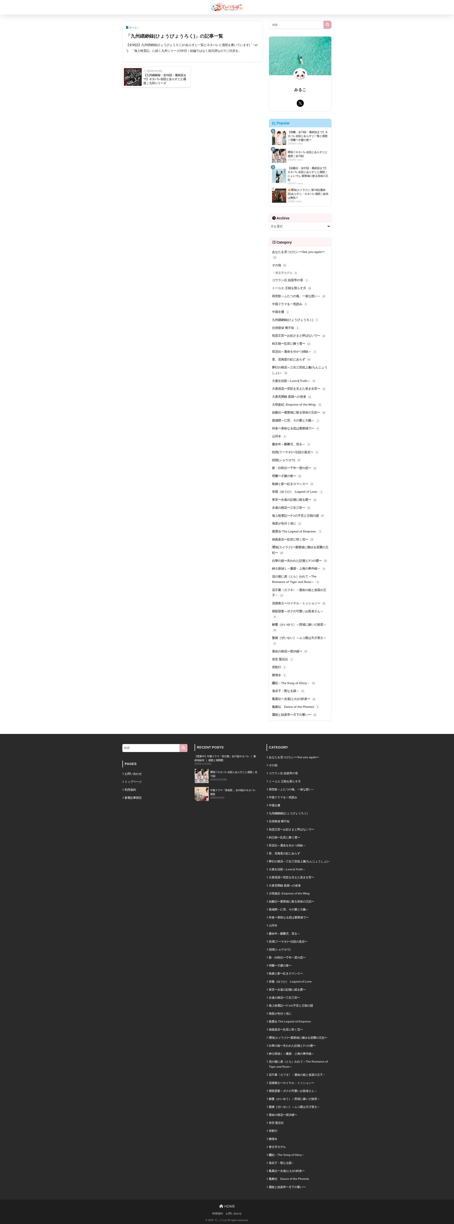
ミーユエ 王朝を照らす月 (291, 288)
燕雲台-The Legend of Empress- (296, 531)
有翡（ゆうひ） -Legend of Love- (297, 491)
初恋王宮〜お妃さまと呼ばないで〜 (298, 335)
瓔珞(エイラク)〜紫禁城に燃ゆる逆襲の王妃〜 (300, 550)
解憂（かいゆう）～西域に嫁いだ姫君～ (299, 627)
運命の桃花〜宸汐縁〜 (289, 651)
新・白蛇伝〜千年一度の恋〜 (294, 468)
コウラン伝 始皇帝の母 (289, 280)
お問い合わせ (133, 773)
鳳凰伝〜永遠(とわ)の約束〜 (293, 699)
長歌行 (278, 667)
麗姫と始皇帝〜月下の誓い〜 (294, 714)
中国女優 (280, 312)
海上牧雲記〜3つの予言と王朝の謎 (298, 515)
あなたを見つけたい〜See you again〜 (298, 254)
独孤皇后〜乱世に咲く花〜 (292, 539)
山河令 (278, 436)
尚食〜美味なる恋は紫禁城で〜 (295, 428)
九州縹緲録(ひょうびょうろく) (295, 320)
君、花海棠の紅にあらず (291, 359)
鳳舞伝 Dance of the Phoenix (295, 707)
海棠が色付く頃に (286, 523)
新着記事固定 (133, 797)
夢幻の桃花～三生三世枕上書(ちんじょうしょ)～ (299, 370)
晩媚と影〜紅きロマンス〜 (292, 484)
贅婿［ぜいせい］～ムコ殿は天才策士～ (299, 640)
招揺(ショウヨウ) (286, 460)
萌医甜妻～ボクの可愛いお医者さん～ (297, 614)
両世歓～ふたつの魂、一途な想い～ (298, 296)
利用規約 (130, 789)
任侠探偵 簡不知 (285, 328)
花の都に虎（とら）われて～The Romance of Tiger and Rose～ (295, 579)
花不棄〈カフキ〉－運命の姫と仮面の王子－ (299, 592)
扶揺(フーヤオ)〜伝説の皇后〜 (295, 452)
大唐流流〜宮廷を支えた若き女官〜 (298, 388)
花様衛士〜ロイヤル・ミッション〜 (298, 603)
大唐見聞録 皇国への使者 (291, 396)
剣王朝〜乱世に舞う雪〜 (291, 343)
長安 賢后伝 (282, 659)
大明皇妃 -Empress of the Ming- (296, 404)
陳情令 (278, 675)
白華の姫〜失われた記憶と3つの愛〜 (299, 560)
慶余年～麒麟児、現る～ (290, 444)
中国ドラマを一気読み (289, 304)
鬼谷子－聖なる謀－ (288, 691)
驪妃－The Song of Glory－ (293, 683)
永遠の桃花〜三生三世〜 (291, 507)
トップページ (133, 781)
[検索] (183, 748)
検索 (327, 25)
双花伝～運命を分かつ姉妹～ (293, 351)
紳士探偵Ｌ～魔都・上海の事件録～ (298, 568)
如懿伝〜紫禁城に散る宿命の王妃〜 (298, 412)
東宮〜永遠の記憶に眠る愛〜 (294, 499)
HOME (229, 1206)
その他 (279, 265)
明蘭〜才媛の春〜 (286, 476)
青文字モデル (286, 272)
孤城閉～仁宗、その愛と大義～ (295, 420)
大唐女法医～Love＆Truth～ (293, 381)
